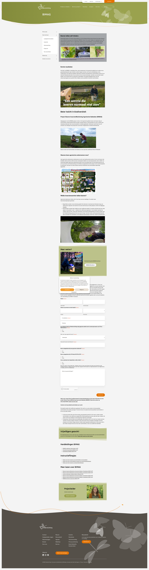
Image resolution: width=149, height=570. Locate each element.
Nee (63, 331)
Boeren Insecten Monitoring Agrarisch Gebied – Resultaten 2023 (77, 475)
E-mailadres (66, 318)
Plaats (62, 314)
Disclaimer (86, 562)
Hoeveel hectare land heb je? (68, 341)
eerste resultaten (89, 76)
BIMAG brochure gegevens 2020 (70, 478)
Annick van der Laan (73, 401)
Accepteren (67, 289)
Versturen (100, 394)
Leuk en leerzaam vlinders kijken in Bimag (72, 474)
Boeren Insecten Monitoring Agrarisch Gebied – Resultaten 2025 (77, 471)
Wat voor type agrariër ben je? (69, 334)
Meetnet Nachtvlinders (85, 214)
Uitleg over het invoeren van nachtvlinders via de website (75, 459)
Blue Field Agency (76, 562)
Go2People (64, 562)
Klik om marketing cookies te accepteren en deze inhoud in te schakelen (82, 94)
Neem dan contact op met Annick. (85, 436)
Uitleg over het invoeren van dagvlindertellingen (73, 462)
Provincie (85, 314)
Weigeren (82, 289)
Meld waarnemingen (62, 553)
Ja (62, 330)
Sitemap (90, 562)
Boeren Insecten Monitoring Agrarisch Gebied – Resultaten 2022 (77, 477)
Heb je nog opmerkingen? (67, 371)
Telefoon (64, 323)
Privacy (81, 562)
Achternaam (85, 305)
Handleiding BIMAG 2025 (68, 451)
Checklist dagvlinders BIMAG (69, 450)
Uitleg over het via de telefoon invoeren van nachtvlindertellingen (77, 461)
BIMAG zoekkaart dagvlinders (69, 448)
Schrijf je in (86, 541)
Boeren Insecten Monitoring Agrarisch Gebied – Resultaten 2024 (77, 472)
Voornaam (63, 305)
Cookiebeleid (73, 292)
